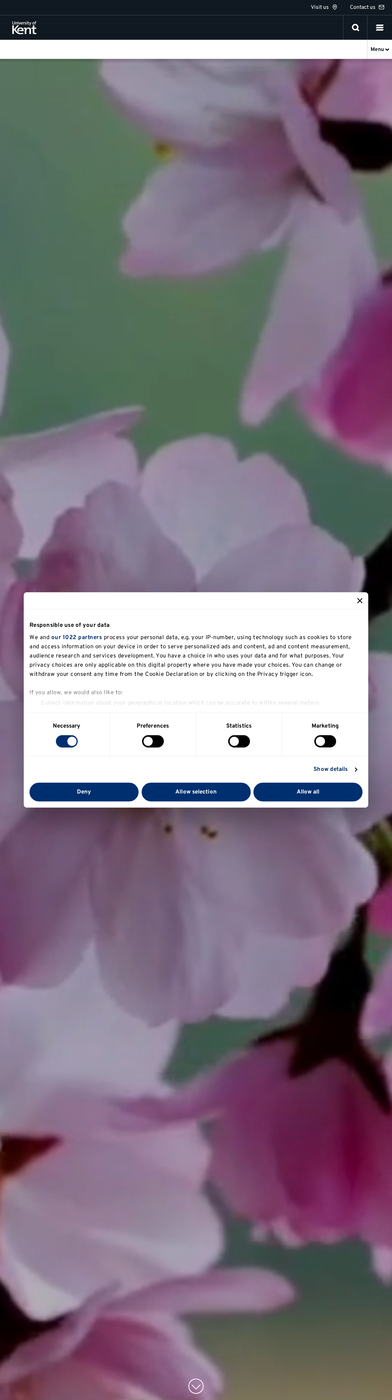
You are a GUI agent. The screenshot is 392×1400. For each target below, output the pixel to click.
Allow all (308, 792)
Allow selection (196, 792)
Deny (84, 792)
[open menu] (380, 27)
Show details (331, 769)
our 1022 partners (76, 637)
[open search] (355, 27)
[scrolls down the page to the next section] (196, 1386)
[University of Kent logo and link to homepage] (24, 27)
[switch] (153, 741)
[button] (380, 27)
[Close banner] (360, 600)
